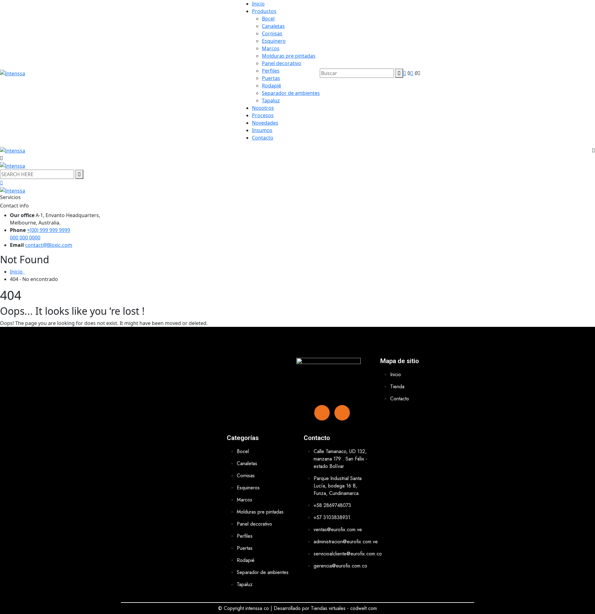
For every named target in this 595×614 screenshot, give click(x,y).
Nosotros (263, 108)
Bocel (268, 18)
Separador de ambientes (291, 93)
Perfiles (271, 70)
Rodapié (271, 85)
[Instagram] (342, 412)
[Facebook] (322, 412)
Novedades (265, 122)
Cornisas (272, 33)
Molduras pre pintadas (288, 55)
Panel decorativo (281, 63)
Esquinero (274, 41)
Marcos (271, 48)
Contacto (262, 137)
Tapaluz (271, 100)
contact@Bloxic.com (48, 245)
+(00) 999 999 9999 (48, 230)
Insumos (262, 130)
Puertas (271, 78)
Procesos (263, 115)
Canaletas (273, 26)
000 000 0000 (25, 237)
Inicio (258, 3)
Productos (264, 11)
